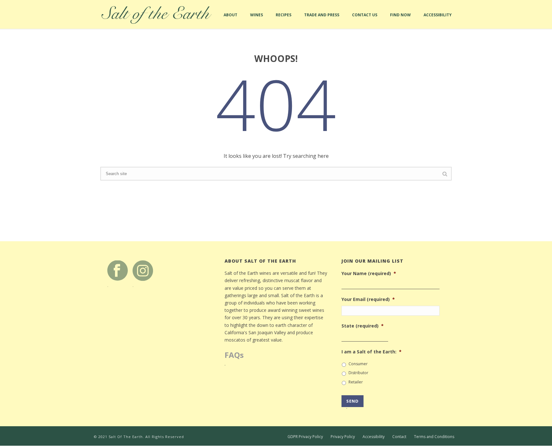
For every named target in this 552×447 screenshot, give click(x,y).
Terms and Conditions (434, 436)
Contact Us (364, 20)
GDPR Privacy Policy (305, 436)
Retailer (356, 382)
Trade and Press (321, 20)
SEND (352, 402)
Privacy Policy (343, 436)
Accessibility (438, 20)
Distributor (358, 372)
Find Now (400, 20)
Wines (256, 20)
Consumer (358, 363)
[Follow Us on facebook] (117, 270)
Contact (399, 436)
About (230, 20)
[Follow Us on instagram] (143, 270)
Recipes (283, 20)
